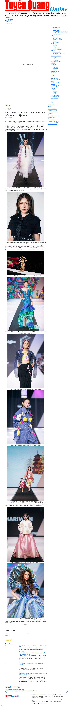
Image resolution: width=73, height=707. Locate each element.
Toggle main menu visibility (27, 64)
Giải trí (8, 105)
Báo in (9, 21)
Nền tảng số (9, 23)
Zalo (9, 109)
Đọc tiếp (49, 106)
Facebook (9, 108)
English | (7, 17)
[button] (59, 100)
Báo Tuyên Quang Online (40, 694)
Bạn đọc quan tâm (51, 104)
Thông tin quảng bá (12, 687)
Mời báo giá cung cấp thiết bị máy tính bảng (21, 691)
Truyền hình (10, 19)
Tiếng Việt (11, 17)
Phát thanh (9, 20)
